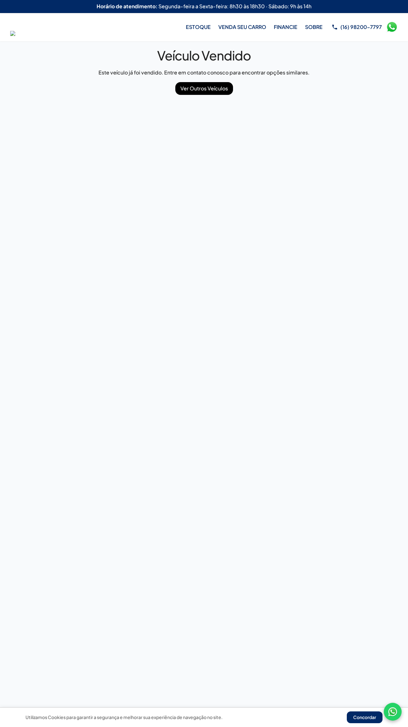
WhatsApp (392, 27)
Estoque (198, 27)
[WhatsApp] (393, 712)
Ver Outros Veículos (204, 88)
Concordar (364, 717)
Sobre (314, 27)
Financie (285, 27)
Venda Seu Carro (242, 27)
